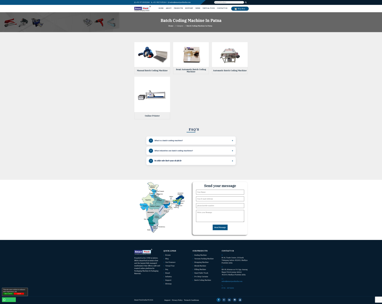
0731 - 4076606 (228, 288)
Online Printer (152, 116)
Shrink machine (200, 266)
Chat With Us (10, 300)
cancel (19, 293)
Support (189, 8)
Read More (145, 273)
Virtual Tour (209, 8)
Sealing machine (200, 255)
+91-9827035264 (159, 2)
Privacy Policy (177, 300)
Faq (166, 269)
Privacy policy (21, 291)
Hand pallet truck (201, 273)
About (169, 8)
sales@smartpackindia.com (180, 2)
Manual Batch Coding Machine (152, 70)
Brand (167, 273)
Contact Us (222, 8)
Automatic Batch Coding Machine (230, 70)
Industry (168, 277)
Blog (167, 259)
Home (161, 8)
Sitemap (168, 284)
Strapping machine (201, 262)
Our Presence (170, 262)
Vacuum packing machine (204, 259)
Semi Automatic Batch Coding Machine (191, 70)
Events (168, 255)
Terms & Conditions (191, 300)
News (197, 8)
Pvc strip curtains (201, 277)
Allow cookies (8, 293)
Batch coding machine (202, 280)
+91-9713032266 (143, 2)
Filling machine (200, 269)
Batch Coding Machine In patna (199, 26)
